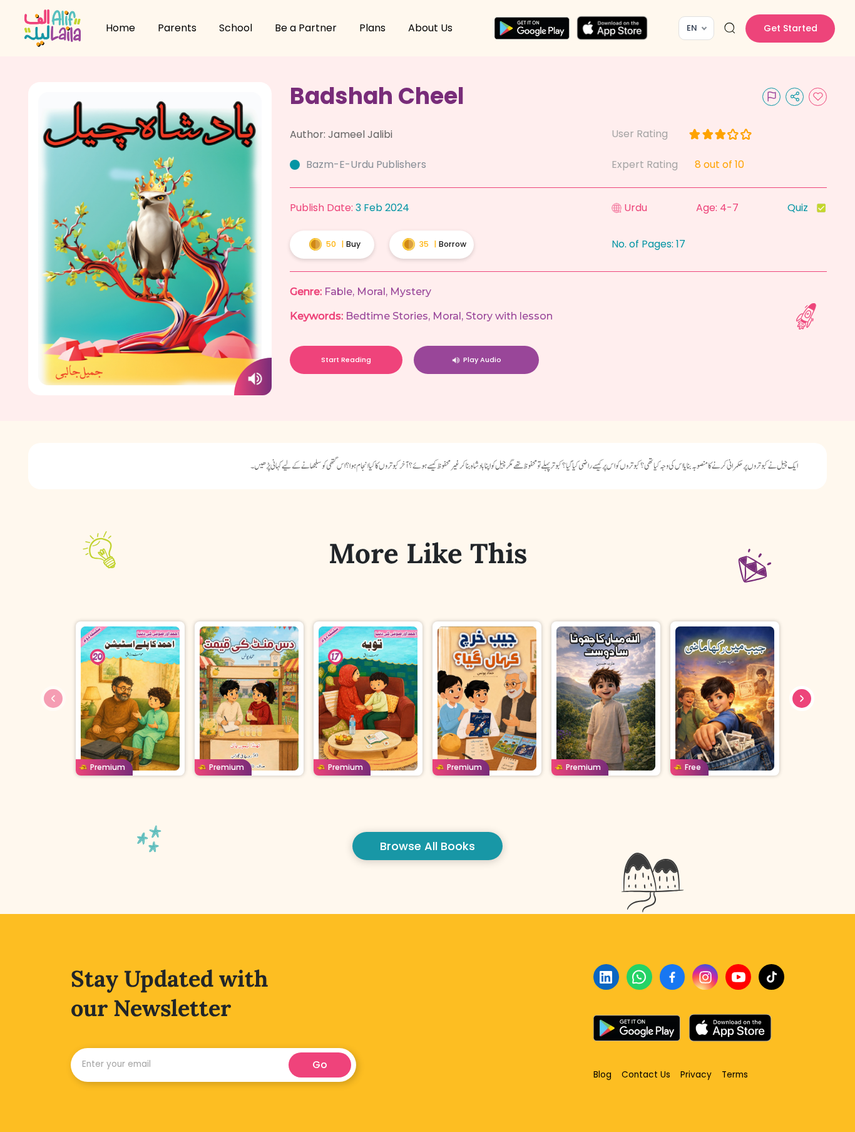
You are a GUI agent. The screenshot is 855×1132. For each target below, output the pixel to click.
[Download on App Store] (730, 1028)
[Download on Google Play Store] (636, 1028)
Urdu (635, 207)
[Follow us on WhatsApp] (639, 977)
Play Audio (482, 360)
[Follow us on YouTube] (738, 977)
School (235, 28)
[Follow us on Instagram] (705, 977)
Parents (177, 28)
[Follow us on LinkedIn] (606, 977)
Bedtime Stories (387, 316)
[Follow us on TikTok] (771, 977)
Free (693, 767)
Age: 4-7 (717, 207)
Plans (372, 28)
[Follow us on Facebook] (672, 977)
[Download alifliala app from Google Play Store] (531, 28)
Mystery (410, 292)
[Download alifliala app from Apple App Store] (612, 28)
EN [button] (692, 28)
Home (120, 28)
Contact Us (646, 1075)
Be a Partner (306, 28)
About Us (430, 28)
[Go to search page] (729, 28)
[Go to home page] (52, 28)
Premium (107, 767)
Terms (735, 1075)
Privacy (696, 1075)
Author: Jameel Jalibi (341, 134)
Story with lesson (509, 316)
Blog (602, 1075)
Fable (338, 292)
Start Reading (346, 360)
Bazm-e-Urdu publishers (366, 164)
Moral (371, 292)
